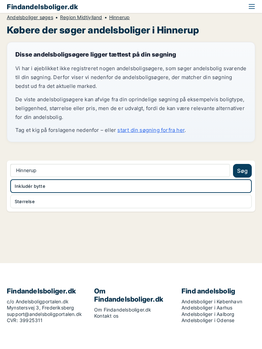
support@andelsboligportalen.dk (44, 314)
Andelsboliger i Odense (207, 320)
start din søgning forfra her (151, 130)
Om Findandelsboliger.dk (122, 310)
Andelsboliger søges (30, 17)
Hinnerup (119, 17)
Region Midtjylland (81, 17)
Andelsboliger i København (211, 301)
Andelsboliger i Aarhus (206, 307)
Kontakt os (106, 316)
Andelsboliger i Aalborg (208, 314)
